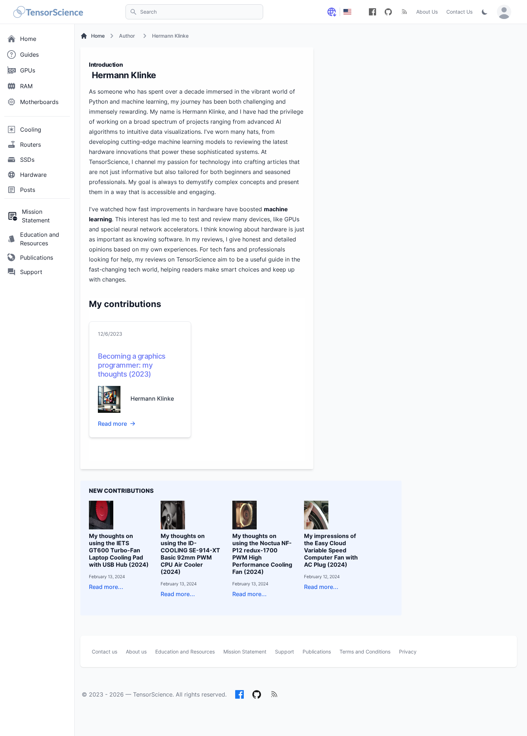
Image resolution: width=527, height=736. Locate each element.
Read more (112, 423)
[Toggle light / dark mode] (484, 11)
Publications (317, 651)
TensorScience (152, 694)
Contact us (104, 651)
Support (284, 651)
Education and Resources (185, 651)
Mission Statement (244, 651)
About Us (427, 12)
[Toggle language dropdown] (332, 12)
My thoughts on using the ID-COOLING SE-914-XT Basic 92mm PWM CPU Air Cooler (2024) (190, 553)
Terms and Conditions (365, 651)
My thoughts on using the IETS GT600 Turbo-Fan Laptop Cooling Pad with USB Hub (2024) (119, 550)
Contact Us (459, 12)
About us (136, 651)
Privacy (408, 651)
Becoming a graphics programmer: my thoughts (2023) (132, 365)
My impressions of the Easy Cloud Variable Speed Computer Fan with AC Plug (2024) (331, 550)
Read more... (106, 586)
